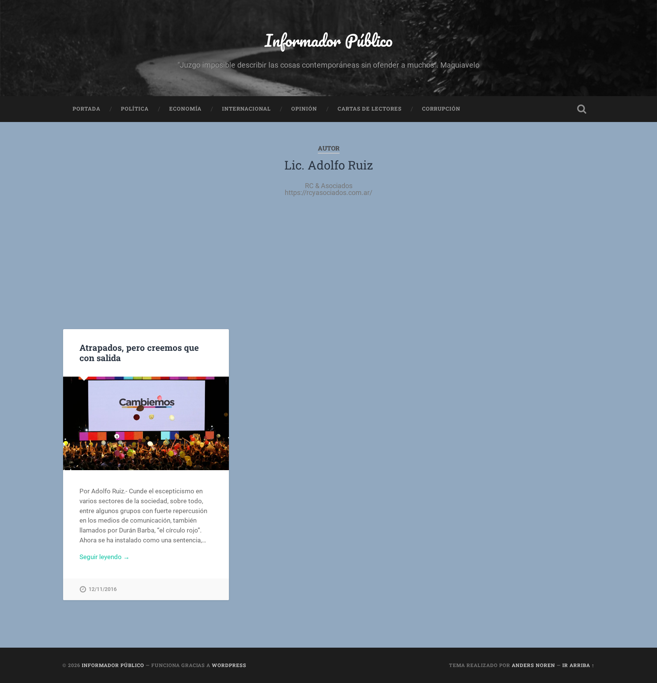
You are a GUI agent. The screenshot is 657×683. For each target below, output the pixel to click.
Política (135, 108)
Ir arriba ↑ (578, 665)
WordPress (229, 665)
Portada (86, 108)
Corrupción (441, 108)
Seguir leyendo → (104, 557)
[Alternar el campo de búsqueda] (582, 109)
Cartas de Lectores (370, 108)
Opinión (304, 108)
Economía (185, 108)
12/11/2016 (103, 589)
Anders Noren (533, 665)
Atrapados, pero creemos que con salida (139, 352)
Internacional (246, 108)
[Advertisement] (328, 253)
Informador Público (329, 40)
